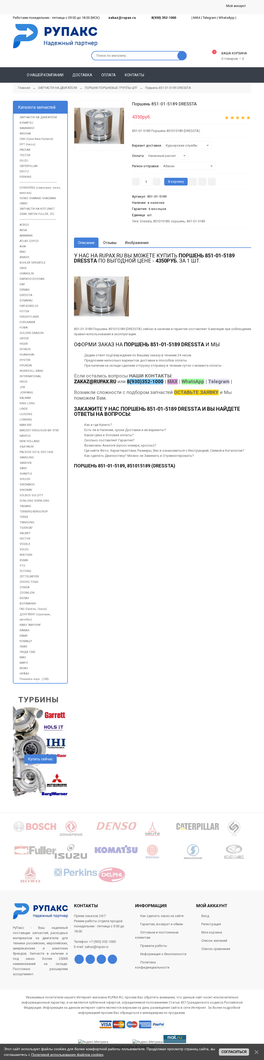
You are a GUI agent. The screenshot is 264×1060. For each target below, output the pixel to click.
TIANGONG (27, 522)
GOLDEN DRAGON (32, 333)
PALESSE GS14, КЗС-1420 (36, 452)
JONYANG (26, 392)
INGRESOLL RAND (31, 371)
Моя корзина (211, 932)
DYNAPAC (26, 300)
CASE (23, 268)
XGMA (24, 560)
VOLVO (24, 549)
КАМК (24, 635)
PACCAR (25, 150)
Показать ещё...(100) (34, 679)
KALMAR (25, 398)
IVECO (24, 381)
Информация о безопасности (163, 954)
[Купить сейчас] (193, 182)
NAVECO (25, 436)
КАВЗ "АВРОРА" (30, 625)
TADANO (25, 506)
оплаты (181, 360)
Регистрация (211, 924)
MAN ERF (26, 425)
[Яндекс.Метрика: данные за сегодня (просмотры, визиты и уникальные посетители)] (148, 1042)
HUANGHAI (27, 354)
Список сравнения (215, 949)
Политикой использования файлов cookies (67, 1055)
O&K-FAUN (27, 446)
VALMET (25, 533)
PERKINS (25, 177)
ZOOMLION (27, 592)
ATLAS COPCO (29, 241)
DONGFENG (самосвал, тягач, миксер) (40, 190)
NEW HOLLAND (30, 441)
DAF (22, 284)
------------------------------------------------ (38, 182)
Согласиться (233, 1052)
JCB (22, 387)
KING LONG (27, 403)
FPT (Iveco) (27, 144)
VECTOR (25, 538)
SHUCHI (25, 479)
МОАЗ (24, 668)
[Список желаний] (240, 75)
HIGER (24, 344)
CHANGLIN (27, 273)
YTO (22, 565)
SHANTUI (26, 473)
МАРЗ (24, 662)
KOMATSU (26, 122)
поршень (178, 221)
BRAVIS (24, 257)
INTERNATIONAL (30, 376)
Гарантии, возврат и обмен (161, 924)
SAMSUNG (27, 457)
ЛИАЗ (23, 646)
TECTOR (25, 155)
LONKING (26, 419)
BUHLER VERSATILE (32, 262)
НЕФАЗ (24, 673)
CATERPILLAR (29, 166)
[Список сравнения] (249, 75)
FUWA (24, 327)
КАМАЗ (24, 630)
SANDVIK (26, 463)
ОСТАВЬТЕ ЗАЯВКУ (196, 392)
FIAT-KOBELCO (29, 306)
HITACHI (25, 349)
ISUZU (24, 160)
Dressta (146, 221)
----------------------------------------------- (38, 219)
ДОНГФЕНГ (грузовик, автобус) (35, 617)
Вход (205, 916)
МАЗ (23, 657)
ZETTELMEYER (29, 576)
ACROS (24, 224)
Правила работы (153, 946)
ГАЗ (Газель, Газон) (33, 609)
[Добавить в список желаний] (202, 182)
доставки (147, 360)
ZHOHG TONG (29, 582)
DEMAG (25, 289)
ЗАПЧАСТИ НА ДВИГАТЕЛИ (38, 117)
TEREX (24, 517)
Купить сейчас (40, 759)
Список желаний (214, 941)
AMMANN (26, 235)
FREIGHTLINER (29, 316)
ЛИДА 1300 (27, 652)
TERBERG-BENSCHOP (34, 511)
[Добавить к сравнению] (212, 182)
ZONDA (24, 587)
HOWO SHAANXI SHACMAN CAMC (38, 201)
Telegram (209, 18)
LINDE (24, 408)
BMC (23, 252)
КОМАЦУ (26, 641)
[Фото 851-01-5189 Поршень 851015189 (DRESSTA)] (99, 126)
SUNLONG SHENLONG (34, 500)
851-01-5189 (196, 221)
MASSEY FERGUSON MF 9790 (39, 430)
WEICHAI (25, 133)
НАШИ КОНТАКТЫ (150, 376)
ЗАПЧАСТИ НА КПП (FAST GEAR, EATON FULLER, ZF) (37, 211)
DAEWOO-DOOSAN (32, 279)
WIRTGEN (26, 555)
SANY (23, 468)
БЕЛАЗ (24, 598)
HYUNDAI (26, 365)
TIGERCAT (26, 527)
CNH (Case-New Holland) (36, 139)
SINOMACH (27, 484)
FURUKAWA (27, 322)
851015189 (161, 221)
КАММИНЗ (27, 128)
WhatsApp (227, 18)
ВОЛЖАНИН (28, 603)
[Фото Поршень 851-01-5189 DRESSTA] (101, 296)
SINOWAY (26, 490)
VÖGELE (25, 544)
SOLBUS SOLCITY (31, 495)
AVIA (23, 246)
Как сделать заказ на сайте (162, 916)
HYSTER (25, 360)
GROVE (24, 338)
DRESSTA (26, 295)
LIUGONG (26, 414)
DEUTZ (24, 171)
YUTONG (25, 571)
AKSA (23, 230)
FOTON (24, 311)
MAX (196, 18)
